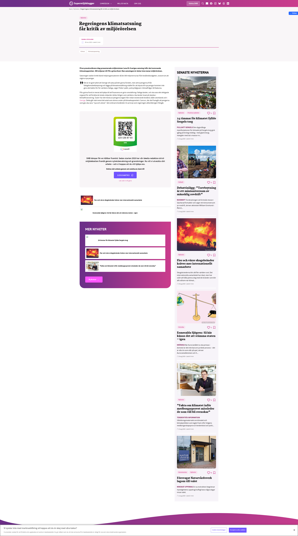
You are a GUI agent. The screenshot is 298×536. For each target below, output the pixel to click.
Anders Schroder (87, 39)
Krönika (181, 327)
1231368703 (123, 175)
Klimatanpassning (94, 51)
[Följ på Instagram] (215, 3)
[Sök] (203, 3)
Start (70, 9)
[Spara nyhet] (214, 113)
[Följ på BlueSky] (219, 3)
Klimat (83, 51)
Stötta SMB (193, 3)
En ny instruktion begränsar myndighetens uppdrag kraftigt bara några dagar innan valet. (196, 489)
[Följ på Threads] (224, 3)
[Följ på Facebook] (211, 3)
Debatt (180, 182)
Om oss (137, 3)
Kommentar (182, 472)
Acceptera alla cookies (237, 530)
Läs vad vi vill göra (125, 181)
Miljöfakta (122, 3)
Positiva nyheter (193, 113)
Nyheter (76, 9)
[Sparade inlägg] (207, 3)
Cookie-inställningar (219, 530)
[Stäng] (294, 530)
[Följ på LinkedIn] (228, 3)
